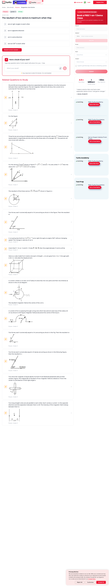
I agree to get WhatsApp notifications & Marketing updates (92, 65)
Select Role (80, 55)
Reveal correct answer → (12, 50)
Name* (77, 25)
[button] (36, 24)
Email (76, 44)
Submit (91, 71)
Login (88, 2)
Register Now (100, 2)
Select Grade (80, 62)
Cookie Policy (92, 579)
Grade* (77, 58)
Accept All (101, 582)
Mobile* (77, 33)
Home (3, 7)
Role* (76, 51)
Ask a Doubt (10, 7)
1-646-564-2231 (79, 2)
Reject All (79, 582)
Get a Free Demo (94, 122)
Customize (90, 582)
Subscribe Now (94, 104)
